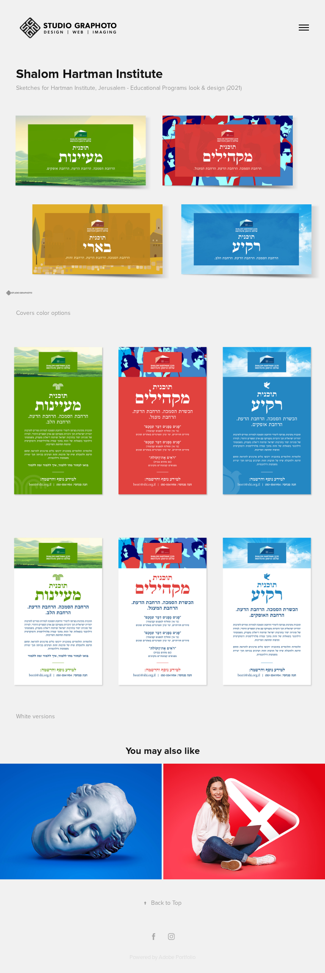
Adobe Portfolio (177, 957)
